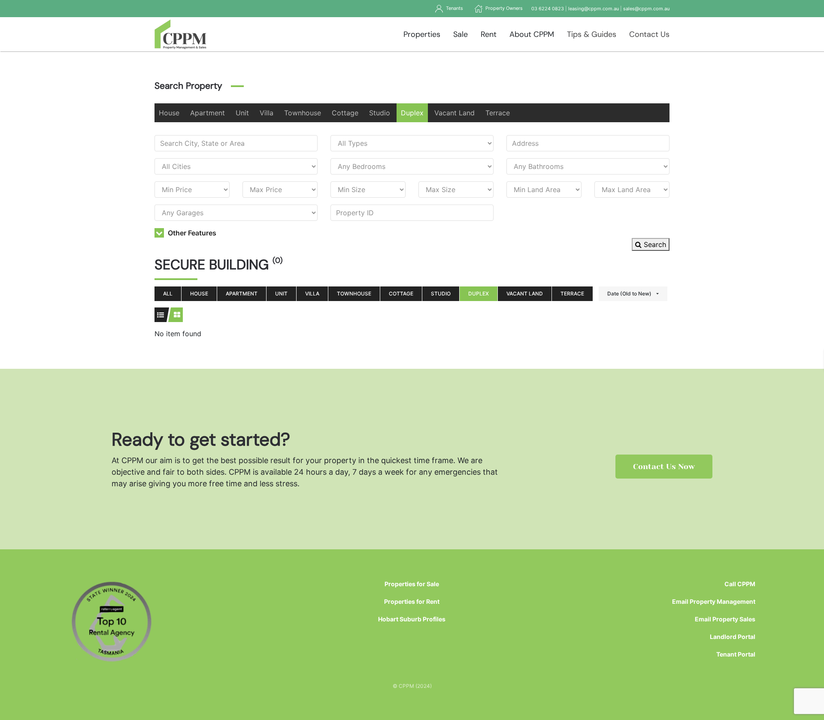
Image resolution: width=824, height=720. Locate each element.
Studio (379, 112)
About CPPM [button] (531, 34)
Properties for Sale (412, 583)
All (168, 293)
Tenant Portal (735, 654)
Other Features (191, 233)
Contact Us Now (664, 466)
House (169, 112)
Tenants (453, 8)
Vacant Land (454, 112)
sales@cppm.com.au (646, 9)
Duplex (412, 112)
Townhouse (302, 112)
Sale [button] (460, 34)
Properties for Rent (411, 601)
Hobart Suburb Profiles (411, 619)
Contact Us (649, 34)
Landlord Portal (732, 636)
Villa (266, 112)
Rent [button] (489, 34)
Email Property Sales (725, 619)
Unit (242, 112)
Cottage (345, 112)
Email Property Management (713, 601)
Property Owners (503, 8)
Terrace (497, 112)
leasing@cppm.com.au (593, 9)
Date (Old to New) (629, 293)
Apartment (207, 112)
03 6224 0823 (547, 9)
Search (654, 244)
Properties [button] (421, 34)
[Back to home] (180, 34)
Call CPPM (739, 583)
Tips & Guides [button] (591, 34)
